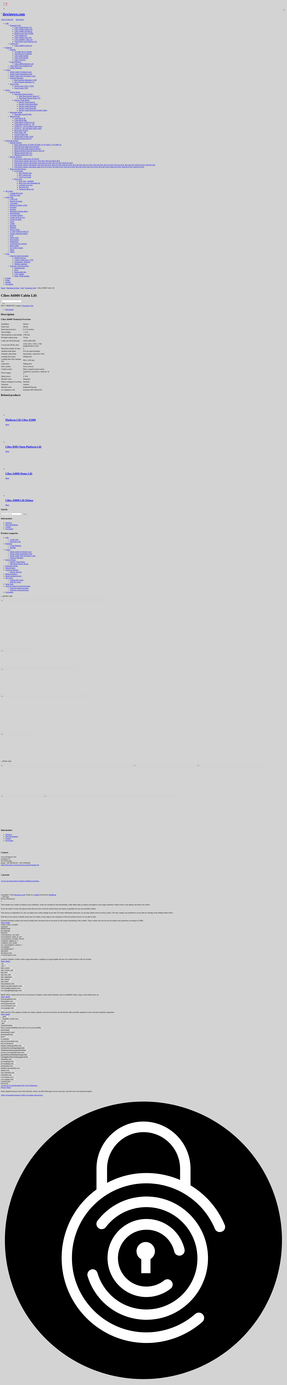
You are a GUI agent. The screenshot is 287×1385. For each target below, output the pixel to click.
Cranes (7, 70)
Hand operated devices (18, 169)
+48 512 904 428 (7, 20)
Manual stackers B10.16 (23, 139)
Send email (20, 20)
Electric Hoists (15, 92)
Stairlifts (13, 50)
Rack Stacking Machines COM (25, 80)
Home (3, 288)
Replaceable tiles (20, 272)
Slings (12, 250)
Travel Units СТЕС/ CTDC (24, 86)
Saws (16, 270)
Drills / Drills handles (21, 276)
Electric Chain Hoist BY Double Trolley (33, 110)
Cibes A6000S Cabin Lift (23, 40)
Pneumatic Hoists (16, 112)
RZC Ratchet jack (25, 173)
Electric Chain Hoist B (27, 102)
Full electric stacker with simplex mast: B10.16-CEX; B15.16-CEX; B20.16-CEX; (43, 163)
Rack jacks (18, 179)
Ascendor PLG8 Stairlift (23, 54)
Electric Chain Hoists (21, 100)
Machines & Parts (13, 288)
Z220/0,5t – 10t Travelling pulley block (28, 126)
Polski (7, 280)
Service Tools (15, 230)
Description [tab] (9, 309)
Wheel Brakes (15, 213)
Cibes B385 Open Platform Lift (25, 42)
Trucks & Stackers (11, 141)
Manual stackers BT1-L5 (23, 153)
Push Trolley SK (20, 133)
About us (8, 1127)
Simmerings (14, 242)
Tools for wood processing (19, 266)
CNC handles (19, 274)
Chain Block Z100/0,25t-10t (24, 122)
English (8, 282)
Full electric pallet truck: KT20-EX (26, 159)
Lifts (7, 23)
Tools (7, 254)
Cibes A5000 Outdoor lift (23, 29)
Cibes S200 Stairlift (21, 56)
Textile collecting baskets (19, 234)
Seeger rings (14, 238)
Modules (13, 228)
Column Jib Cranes (16, 1185)
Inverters (13, 209)
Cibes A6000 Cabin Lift (22, 38)
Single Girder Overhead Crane (21, 72)
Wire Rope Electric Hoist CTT (29, 98)
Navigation (9, 284)
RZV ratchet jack (25, 175)
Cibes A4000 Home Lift (23, 27)
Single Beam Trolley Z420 (23, 137)
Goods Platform (15, 62)
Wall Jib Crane (15, 195)
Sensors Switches (16, 201)
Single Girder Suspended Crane (21, 74)
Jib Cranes (9, 191)
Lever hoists (18, 171)
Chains (12, 223)
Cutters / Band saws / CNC (24, 260)
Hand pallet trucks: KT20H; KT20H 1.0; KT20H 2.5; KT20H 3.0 (37, 145)
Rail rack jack (24, 187)
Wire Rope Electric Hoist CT (29, 96)
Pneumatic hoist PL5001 (23, 114)
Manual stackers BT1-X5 (23, 155)
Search (25, 1118)
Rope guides (14, 246)
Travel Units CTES (21, 88)
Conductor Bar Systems (18, 244)
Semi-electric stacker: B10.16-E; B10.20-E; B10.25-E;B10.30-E (37, 161)
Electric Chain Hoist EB (27, 106)
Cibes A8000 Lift (20, 35)
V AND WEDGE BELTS (19, 232)
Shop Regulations (11, 1129)
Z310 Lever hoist (25, 177)
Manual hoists (15, 116)
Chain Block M (19, 118)
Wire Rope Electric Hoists (23, 94)
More (7, 576)
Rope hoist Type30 (21, 130)
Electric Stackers (16, 157)
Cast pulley (14, 203)
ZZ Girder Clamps (16, 248)
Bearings (13, 225)
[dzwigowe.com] (13, 14)
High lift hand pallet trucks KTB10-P (27, 149)
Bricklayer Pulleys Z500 (18, 205)
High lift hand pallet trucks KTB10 (26, 147)
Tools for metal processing (19, 256)
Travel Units (14, 84)
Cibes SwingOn (20, 60)
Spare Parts (9, 197)
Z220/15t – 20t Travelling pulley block (28, 128)
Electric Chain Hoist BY (27, 108)
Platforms (8, 48)
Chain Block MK (20, 120)
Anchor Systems (16, 219)
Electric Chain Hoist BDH (28, 104)
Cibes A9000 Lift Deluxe (23, 31)
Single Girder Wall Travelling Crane (22, 76)
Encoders (13, 207)
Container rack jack (26, 185)
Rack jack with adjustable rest (29, 183)
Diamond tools (19, 268)
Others (12, 252)
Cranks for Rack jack (26, 189)
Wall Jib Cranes (15, 1187)
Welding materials (20, 264)
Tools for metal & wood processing (17, 1191)
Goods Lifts (14, 44)
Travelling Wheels (16, 215)
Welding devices (20, 258)
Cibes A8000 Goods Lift (23, 46)
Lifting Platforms (16, 68)
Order (3, 303)
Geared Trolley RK (21, 135)
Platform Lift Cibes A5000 (23, 33)
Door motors (14, 240)
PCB (11, 236)
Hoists (7, 90)
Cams (12, 221)
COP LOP (13, 199)
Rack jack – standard (26, 181)
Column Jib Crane (16, 193)
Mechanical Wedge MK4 (19, 211)
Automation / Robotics (22, 262)
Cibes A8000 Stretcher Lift (23, 64)
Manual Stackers (16, 143)
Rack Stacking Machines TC (24, 82)
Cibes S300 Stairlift (21, 58)
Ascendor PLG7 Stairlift (23, 52)
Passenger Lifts (15, 25)
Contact (8, 278)
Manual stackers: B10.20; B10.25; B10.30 (29, 151)
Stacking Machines (16, 78)
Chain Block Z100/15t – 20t (24, 124)
